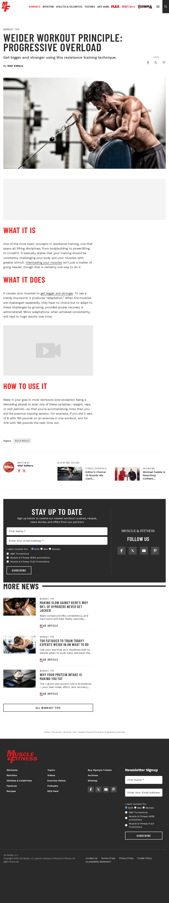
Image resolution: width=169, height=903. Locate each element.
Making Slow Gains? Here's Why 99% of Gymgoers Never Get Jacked (64, 606)
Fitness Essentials (96, 468)
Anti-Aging (103, 6)
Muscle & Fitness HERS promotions (30, 557)
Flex (115, 6)
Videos (51, 775)
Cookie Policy (144, 858)
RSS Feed (52, 791)
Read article (49, 625)
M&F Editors (15, 65)
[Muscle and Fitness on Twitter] (133, 551)
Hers (128, 6)
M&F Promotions (19, 553)
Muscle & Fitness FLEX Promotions (29, 561)
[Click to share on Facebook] (148, 62)
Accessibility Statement (98, 861)
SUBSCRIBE (19, 570)
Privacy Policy (126, 858)
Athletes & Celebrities (69, 6)
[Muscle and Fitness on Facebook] (121, 551)
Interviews (149, 468)
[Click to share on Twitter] (155, 62)
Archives (93, 775)
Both (37, 549)
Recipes (11, 791)
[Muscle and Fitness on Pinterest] (155, 551)
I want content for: (17, 549)
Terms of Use (108, 858)
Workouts (34, 6)
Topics (51, 770)
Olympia (145, 6)
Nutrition (48, 6)
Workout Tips (11, 29)
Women (56, 549)
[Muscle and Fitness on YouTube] (144, 551)
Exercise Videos (56, 780)
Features (90, 6)
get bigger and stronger (57, 293)
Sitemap (92, 780)
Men (45, 549)
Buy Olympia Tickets (100, 770)
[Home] (6, 10)
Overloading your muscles (44, 262)
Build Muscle (22, 440)
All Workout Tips (48, 708)
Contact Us (91, 858)
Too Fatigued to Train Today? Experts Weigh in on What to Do (64, 643)
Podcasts (52, 786)
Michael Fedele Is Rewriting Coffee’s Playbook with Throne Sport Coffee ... (154, 480)
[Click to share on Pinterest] (164, 62)
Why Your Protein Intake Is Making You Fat (61, 676)
